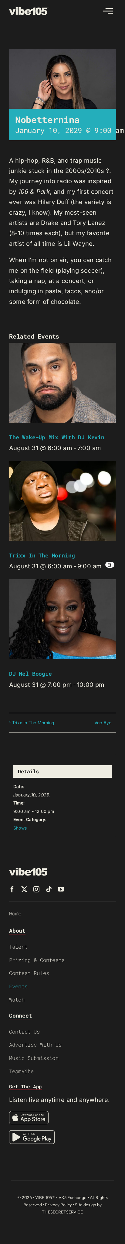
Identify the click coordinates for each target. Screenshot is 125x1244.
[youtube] (61, 889)
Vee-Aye (102, 722)
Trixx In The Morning (42, 555)
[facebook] (12, 889)
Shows (20, 827)
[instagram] (36, 889)
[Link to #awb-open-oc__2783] (108, 11)
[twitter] (24, 889)
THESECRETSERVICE (62, 1212)
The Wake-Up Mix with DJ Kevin (56, 437)
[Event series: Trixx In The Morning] (110, 565)
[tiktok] (49, 889)
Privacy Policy (58, 1204)
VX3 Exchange (73, 1197)
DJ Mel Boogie (30, 673)
